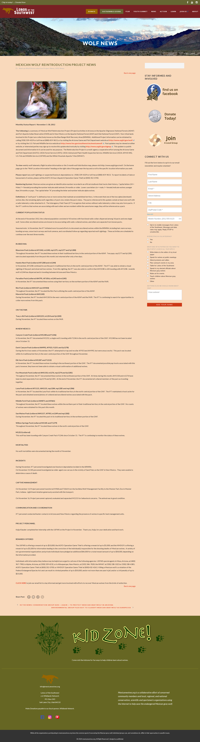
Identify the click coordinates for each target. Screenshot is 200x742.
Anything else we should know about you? (163, 287)
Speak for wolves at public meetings (163, 257)
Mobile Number (154, 217)
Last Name (152, 180)
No (151, 242)
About (195, 11)
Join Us (183, 11)
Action (163, 11)
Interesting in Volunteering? (159, 236)
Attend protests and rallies (159, 260)
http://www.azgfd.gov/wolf (121, 140)
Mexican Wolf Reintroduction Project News (37, 68)
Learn (173, 11)
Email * (150, 187)
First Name (152, 173)
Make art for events (157, 273)
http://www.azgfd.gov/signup (98, 146)
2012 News (59, 68)
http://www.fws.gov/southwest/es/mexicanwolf (81, 143)
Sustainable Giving (111, 11)
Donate (91, 11)
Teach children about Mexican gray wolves (163, 277)
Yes (151, 239)
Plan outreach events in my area (162, 263)
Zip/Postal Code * (155, 208)
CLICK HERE (21, 583)
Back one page (130, 73)
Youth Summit (140, 11)
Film (128, 11)
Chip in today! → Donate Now (13, 2)
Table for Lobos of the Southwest (162, 266)
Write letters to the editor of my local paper (163, 253)
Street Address (154, 194)
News (153, 11)
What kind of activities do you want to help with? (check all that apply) (163, 248)
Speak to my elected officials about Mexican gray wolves (162, 269)
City (150, 201)
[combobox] (180, 219)
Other (152, 281)
